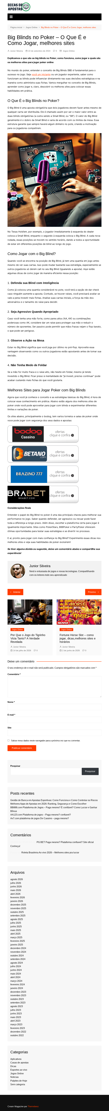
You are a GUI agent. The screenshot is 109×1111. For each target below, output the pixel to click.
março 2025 (16, 937)
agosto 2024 (16, 963)
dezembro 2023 (18, 992)
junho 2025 (16, 926)
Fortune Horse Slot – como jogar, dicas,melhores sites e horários (78, 638)
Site (9, 727)
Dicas (13, 1066)
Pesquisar (15, 766)
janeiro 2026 (16, 901)
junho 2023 (16, 1013)
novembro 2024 (18, 952)
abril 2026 (15, 894)
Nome (11, 702)
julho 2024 (15, 966)
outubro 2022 (17, 1035)
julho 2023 (15, 1010)
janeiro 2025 (16, 944)
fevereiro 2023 (17, 1028)
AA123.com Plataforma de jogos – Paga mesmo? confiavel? (40, 814)
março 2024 (16, 981)
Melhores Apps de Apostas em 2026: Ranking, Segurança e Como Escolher (48, 804)
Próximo (92, 592)
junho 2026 (16, 886)
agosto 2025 (16, 919)
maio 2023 (15, 1017)
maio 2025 (15, 930)
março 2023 (16, 1024)
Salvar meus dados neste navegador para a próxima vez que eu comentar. (45, 740)
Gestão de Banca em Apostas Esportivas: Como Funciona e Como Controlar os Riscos (54, 800)
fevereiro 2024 (17, 984)
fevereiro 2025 (17, 941)
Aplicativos (15, 1059)
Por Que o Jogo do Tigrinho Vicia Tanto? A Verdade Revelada (28, 638)
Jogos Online (69, 51)
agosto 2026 (16, 879)
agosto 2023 (16, 1006)
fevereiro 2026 (17, 897)
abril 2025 (15, 934)
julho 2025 (15, 923)
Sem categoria (17, 1084)
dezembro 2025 (18, 904)
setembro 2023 (17, 1002)
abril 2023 (15, 1021)
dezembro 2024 (18, 948)
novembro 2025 (18, 908)
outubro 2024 (17, 955)
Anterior (16, 592)
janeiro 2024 (16, 988)
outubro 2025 (17, 912)
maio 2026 (15, 890)
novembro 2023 (18, 995)
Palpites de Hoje (18, 1081)
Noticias (14, 1077)
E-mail (11, 715)
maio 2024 (15, 974)
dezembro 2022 (18, 1031)
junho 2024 (16, 970)
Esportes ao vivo (18, 1070)
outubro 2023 (17, 999)
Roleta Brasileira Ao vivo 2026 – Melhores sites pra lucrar (50, 852)
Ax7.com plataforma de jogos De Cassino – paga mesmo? (39, 818)
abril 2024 (15, 977)
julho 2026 (15, 883)
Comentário (14, 674)
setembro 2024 (17, 959)
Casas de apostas (19, 1062)
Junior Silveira (16, 51)
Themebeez (33, 1106)
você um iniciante (41, 74)
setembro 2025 (17, 915)
